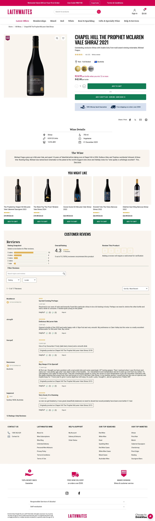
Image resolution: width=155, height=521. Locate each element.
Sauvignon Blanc (136, 458)
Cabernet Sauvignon (138, 444)
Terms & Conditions (115, 3)
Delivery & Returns (75, 436)
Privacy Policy (41, 451)
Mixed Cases (103, 455)
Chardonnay (135, 447)
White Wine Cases (105, 451)
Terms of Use (41, 458)
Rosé (100, 440)
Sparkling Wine (104, 444)
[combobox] (77, 11)
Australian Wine (104, 458)
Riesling (134, 455)
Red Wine (102, 433)
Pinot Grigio (135, 451)
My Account (73, 433)
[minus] (76, 86)
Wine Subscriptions (43, 436)
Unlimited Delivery (43, 444)
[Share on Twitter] (135, 119)
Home (11, 27)
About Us (40, 433)
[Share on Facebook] (130, 119)
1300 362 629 (16, 433)
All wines (18, 27)
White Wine (102, 436)
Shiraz (133, 433)
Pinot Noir (134, 436)
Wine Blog (40, 440)
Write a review (96, 54)
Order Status (73, 440)
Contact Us (15, 436)
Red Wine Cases (104, 447)
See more (77, 162)
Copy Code (95, 3)
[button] (63, 38)
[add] (84, 86)
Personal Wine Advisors (45, 447)
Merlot (133, 440)
